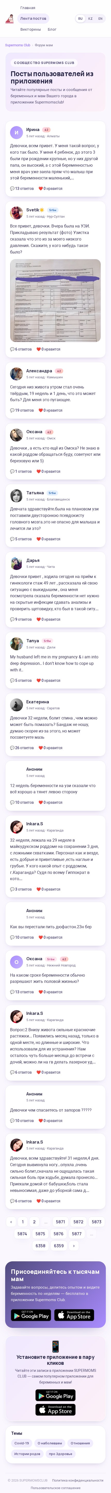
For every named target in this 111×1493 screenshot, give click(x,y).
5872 (78, 1222)
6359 (59, 1246)
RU (80, 18)
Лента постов (33, 18)
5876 (59, 1234)
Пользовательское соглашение (56, 1488)
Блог (52, 29)
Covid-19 (21, 1443)
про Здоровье (60, 1453)
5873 (96, 1222)
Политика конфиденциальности (78, 1480)
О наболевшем (50, 1443)
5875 (40, 1234)
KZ (90, 18)
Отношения (80, 1443)
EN (100, 18)
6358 (40, 1246)
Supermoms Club (17, 45)
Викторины (30, 29)
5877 (77, 1234)
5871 (60, 1222)
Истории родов (27, 1453)
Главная (27, 7)
